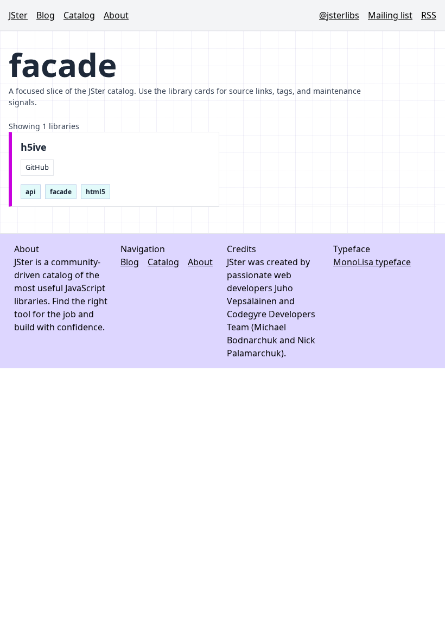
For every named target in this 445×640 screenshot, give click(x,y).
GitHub (37, 167)
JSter (18, 15)
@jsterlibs (339, 15)
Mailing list (390, 15)
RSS (428, 15)
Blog (45, 15)
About (116, 15)
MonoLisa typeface (372, 262)
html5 (95, 191)
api (31, 191)
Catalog (79, 15)
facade (61, 191)
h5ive (34, 147)
